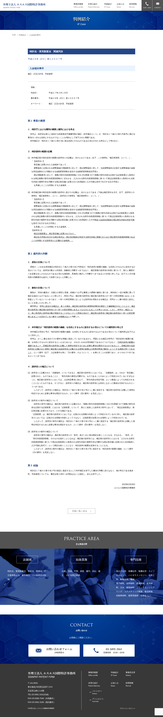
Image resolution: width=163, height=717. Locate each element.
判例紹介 (22, 35)
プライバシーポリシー (127, 708)
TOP (14, 35)
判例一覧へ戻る (79, 511)
